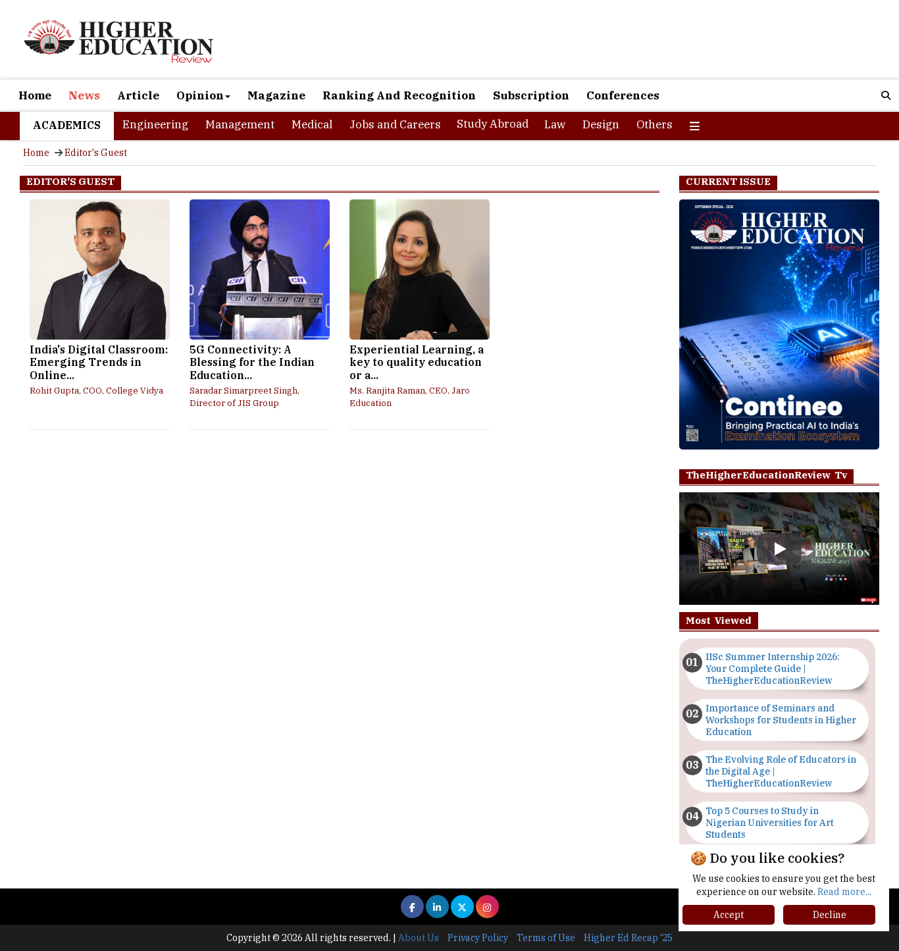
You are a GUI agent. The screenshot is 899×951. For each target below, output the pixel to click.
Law (554, 124)
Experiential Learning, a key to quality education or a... (416, 362)
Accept (728, 915)
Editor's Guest (95, 153)
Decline (829, 915)
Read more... (844, 892)
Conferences (622, 95)
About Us (418, 938)
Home (34, 95)
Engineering (155, 124)
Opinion (200, 95)
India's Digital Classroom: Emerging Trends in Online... (99, 362)
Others (654, 124)
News (84, 95)
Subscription (531, 95)
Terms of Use (546, 938)
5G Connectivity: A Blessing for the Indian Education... (252, 362)
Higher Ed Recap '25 (628, 938)
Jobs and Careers (395, 124)
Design (600, 124)
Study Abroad (492, 123)
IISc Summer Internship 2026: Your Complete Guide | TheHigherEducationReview (773, 668)
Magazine (276, 95)
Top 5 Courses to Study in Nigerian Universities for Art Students (770, 822)
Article (138, 95)
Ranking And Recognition (399, 95)
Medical (312, 124)
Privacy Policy (478, 938)
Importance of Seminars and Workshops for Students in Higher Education (781, 720)
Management (239, 124)
